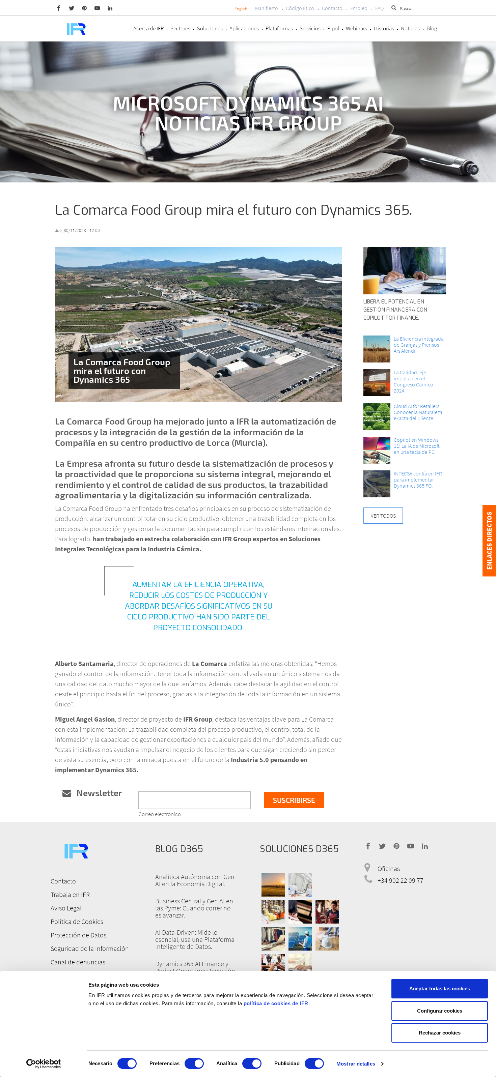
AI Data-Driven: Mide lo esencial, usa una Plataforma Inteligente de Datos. (195, 939)
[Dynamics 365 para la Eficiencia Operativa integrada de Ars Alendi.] (376, 349)
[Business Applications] (273, 966)
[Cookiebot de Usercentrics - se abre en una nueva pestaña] (43, 1064)
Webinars (356, 28)
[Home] (76, 28)
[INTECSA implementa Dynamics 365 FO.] (376, 483)
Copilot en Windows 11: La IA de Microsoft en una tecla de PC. (417, 446)
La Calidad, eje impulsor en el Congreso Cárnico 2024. (413, 381)
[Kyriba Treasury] (300, 966)
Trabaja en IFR (70, 894)
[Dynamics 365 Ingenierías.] (300, 939)
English (241, 8)
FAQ (379, 8)
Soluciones (210, 28)
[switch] (194, 1063)
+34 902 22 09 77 (400, 880)
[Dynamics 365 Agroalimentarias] (273, 885)
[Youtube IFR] (97, 8)
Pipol (333, 28)
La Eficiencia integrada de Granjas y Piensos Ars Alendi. (419, 345)
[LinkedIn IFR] (110, 8)
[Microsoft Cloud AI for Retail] (376, 416)
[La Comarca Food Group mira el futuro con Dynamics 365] (198, 324)
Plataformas (279, 28)
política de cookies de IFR (276, 1003)
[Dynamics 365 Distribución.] (273, 912)
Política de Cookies (77, 921)
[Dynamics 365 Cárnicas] (300, 885)
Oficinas (389, 868)
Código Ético (300, 8)
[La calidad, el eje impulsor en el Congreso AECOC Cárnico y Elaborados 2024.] (376, 382)
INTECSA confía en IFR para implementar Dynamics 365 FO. (418, 479)
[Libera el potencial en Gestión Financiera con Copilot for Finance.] (404, 270)
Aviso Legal (66, 908)
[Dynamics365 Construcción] (327, 939)
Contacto (332, 8)
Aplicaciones (244, 28)
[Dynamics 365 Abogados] (300, 912)
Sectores (180, 28)
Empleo (358, 8)
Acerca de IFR (148, 28)
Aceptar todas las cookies (439, 988)
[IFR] (76, 850)
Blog (431, 28)
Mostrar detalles (355, 1064)
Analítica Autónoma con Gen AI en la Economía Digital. (195, 880)
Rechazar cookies (440, 1033)
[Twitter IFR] (71, 8)
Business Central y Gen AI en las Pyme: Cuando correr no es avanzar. (194, 908)
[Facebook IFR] (58, 8)
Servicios (310, 28)
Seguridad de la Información (90, 948)
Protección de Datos (78, 935)
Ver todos (383, 515)
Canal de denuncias (78, 962)
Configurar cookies (439, 1011)
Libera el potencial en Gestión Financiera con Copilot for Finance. (395, 309)
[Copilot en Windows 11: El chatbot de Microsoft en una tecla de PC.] (376, 450)
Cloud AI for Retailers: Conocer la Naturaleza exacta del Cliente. (418, 412)
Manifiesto (266, 8)
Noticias (410, 28)
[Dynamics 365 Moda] (273, 939)
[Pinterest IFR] (84, 8)
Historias (384, 28)
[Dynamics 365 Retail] (327, 912)
